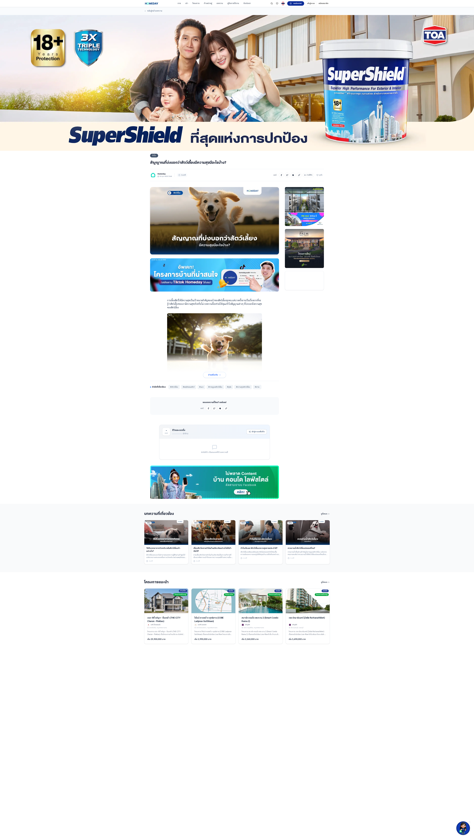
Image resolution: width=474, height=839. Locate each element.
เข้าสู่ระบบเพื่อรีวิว (258, 431)
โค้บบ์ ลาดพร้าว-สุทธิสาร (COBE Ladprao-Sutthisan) (209, 619)
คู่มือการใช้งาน (233, 3)
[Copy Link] (299, 175)
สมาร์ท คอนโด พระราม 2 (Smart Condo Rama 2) (260, 619)
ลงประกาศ (297, 3)
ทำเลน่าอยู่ (208, 3)
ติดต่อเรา (247, 3)
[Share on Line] (293, 175)
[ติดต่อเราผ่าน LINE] (463, 828)
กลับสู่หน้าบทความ (154, 11)
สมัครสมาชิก (323, 3)
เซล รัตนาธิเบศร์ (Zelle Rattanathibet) (307, 618)
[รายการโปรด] (277, 3)
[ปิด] (469, 822)
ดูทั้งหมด (324, 514)
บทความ (220, 3)
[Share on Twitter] (287, 175)
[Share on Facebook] (281, 175)
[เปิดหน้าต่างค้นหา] (271, 3)
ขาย (179, 3)
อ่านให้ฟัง (309, 175)
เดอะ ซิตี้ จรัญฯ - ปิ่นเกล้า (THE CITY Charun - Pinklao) (163, 619)
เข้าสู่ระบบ (311, 3)
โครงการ (195, 3)
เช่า (186, 3)
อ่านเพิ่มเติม (213, 375)
